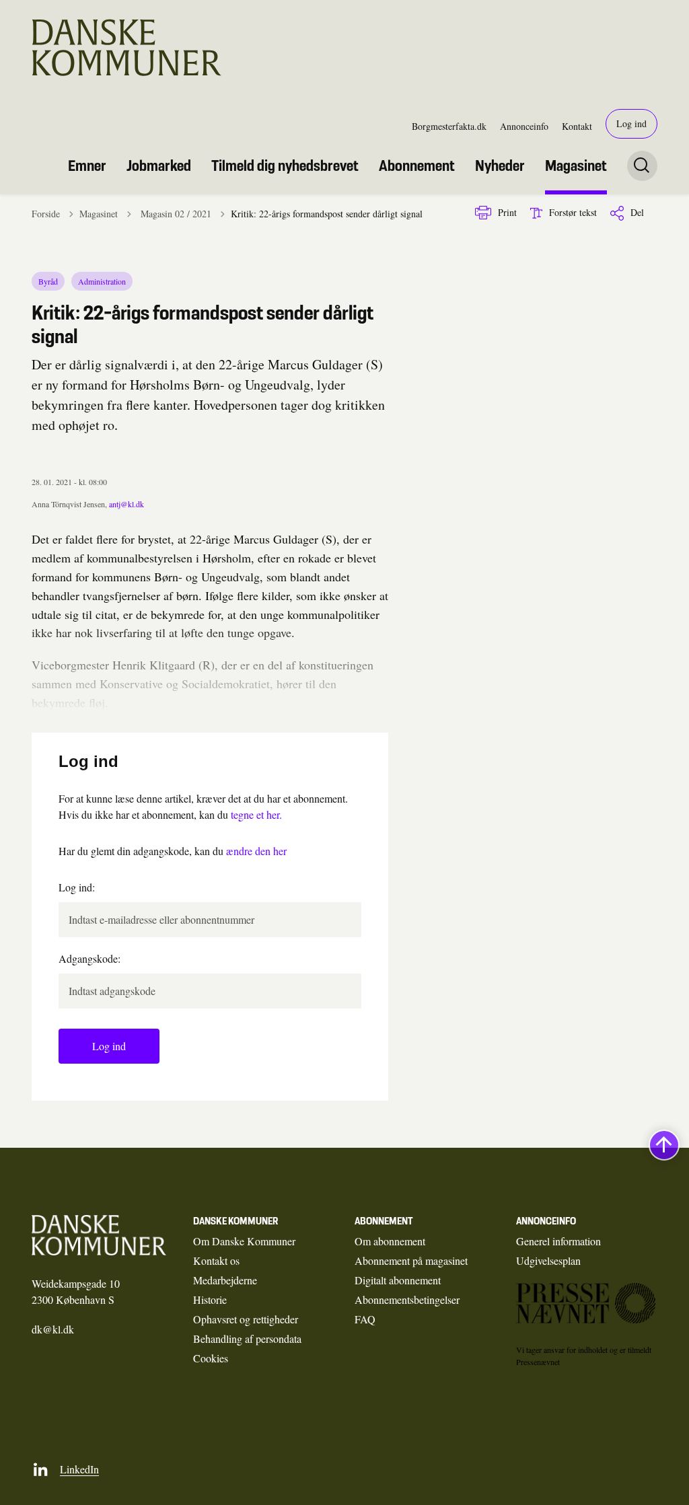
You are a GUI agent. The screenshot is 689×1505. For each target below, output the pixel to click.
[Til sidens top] (664, 1146)
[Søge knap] (642, 166)
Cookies (210, 1358)
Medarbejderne (225, 1280)
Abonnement (417, 165)
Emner (87, 165)
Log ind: (77, 887)
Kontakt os (216, 1260)
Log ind (631, 123)
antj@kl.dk (126, 504)
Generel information (558, 1241)
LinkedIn (79, 1469)
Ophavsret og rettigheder (245, 1319)
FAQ (365, 1319)
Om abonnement (390, 1241)
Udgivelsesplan (548, 1260)
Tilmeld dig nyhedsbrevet (285, 165)
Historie (210, 1299)
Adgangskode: (89, 958)
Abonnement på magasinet (411, 1260)
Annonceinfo (524, 126)
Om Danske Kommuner (244, 1241)
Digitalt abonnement (398, 1280)
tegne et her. (256, 814)
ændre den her (256, 851)
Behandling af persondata (247, 1338)
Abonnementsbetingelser (407, 1299)
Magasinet (576, 165)
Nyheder (500, 165)
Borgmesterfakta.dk (449, 126)
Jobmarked (158, 165)
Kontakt (577, 126)
